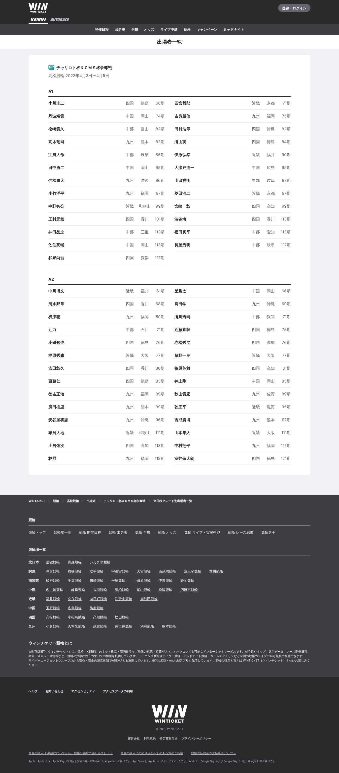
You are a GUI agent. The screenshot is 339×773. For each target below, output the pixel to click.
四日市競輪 (189, 589)
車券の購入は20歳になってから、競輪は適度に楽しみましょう (71, 753)
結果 (187, 29)
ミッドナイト (233, 29)
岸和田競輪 (149, 599)
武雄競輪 (100, 626)
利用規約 (150, 738)
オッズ (149, 29)
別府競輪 (147, 626)
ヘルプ (33, 691)
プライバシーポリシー (196, 738)
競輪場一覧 (62, 532)
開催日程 (102, 29)
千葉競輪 (75, 580)
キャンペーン (207, 29)
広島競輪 (75, 608)
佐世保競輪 (123, 626)
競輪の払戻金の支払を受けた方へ (213, 753)
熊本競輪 (169, 626)
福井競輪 (53, 599)
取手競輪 (96, 571)
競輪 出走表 (118, 532)
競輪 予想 (142, 532)
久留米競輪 (76, 626)
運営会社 (134, 738)
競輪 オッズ (167, 532)
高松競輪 (53, 617)
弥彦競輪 (53, 571)
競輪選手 (268, 532)
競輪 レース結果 (240, 532)
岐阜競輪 (78, 589)
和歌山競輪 (123, 599)
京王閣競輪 (192, 571)
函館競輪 (53, 562)
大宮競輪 (144, 571)
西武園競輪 (167, 571)
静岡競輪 (187, 580)
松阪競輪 (165, 589)
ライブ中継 (169, 29)
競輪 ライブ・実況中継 (202, 532)
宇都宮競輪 (120, 571)
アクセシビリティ (83, 691)
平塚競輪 (118, 580)
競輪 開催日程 (90, 532)
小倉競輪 (53, 626)
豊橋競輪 (122, 589)
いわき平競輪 (100, 562)
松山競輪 (122, 617)
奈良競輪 (75, 599)
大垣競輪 (100, 589)
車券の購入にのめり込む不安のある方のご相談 (152, 753)
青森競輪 (75, 562)
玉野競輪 (53, 608)
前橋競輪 (75, 571)
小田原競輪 (142, 580)
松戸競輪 (53, 580)
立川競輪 (216, 571)
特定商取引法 (168, 738)
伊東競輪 (165, 580)
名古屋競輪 (54, 589)
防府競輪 (96, 608)
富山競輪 (144, 589)
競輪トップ (37, 532)
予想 (134, 29)
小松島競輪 (76, 617)
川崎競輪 (96, 580)
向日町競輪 (98, 599)
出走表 (120, 29)
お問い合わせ (54, 691)
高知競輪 (100, 617)
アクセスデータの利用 (118, 691)
